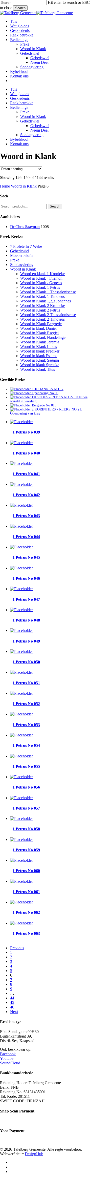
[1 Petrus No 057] (21, 798)
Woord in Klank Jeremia (39, 342)
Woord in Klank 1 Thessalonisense (48, 292)
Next (14, 1011)
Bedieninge (19, 107)
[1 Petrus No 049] (21, 630)
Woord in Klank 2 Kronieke (42, 305)
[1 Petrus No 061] (21, 881)
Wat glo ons (19, 94)
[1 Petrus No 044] (21, 526)
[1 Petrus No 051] (21, 672)
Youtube (6, 1058)
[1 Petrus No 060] (21, 860)
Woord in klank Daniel (38, 328)
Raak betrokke (21, 103)
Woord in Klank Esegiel (39, 333)
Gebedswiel (29, 121)
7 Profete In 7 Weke (26, 246)
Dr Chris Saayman (25, 226)
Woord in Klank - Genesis (41, 283)
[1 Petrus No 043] (21, 505)
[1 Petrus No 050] (21, 651)
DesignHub (34, 1154)
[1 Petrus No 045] (21, 547)
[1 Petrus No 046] (21, 568)
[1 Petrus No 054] (21, 735)
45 (12, 1002)
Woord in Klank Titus (37, 369)
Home (5, 186)
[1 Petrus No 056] (21, 777)
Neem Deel (39, 130)
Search (20, 8)
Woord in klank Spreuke (39, 365)
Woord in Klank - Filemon (41, 278)
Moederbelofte (21, 255)
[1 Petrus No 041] (21, 463)
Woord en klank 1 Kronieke (42, 274)
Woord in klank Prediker (39, 351)
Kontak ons (19, 144)
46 (12, 1007)
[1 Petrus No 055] (21, 756)
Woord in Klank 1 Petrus (40, 287)
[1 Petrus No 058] (21, 818)
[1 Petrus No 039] (21, 422)
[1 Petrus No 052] (21, 693)
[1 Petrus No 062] (21, 902)
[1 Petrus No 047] (21, 589)
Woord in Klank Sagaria (39, 360)
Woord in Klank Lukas (38, 346)
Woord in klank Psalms (38, 356)
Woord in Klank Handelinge (42, 337)
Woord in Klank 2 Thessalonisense (48, 315)
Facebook (8, 1054)
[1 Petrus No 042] (21, 484)
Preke (24, 112)
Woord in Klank (33, 116)
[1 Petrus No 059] (21, 839)
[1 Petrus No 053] (21, 714)
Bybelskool (19, 139)
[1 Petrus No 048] (21, 610)
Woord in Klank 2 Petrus (40, 310)
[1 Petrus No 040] (21, 443)
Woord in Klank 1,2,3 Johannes (45, 301)
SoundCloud (10, 1063)
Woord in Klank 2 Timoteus (42, 319)
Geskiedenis (20, 98)
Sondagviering (31, 135)
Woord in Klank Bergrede (41, 324)
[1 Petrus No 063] (21, 923)
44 (12, 998)
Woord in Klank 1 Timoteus (42, 296)
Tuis (13, 89)
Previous (17, 948)
